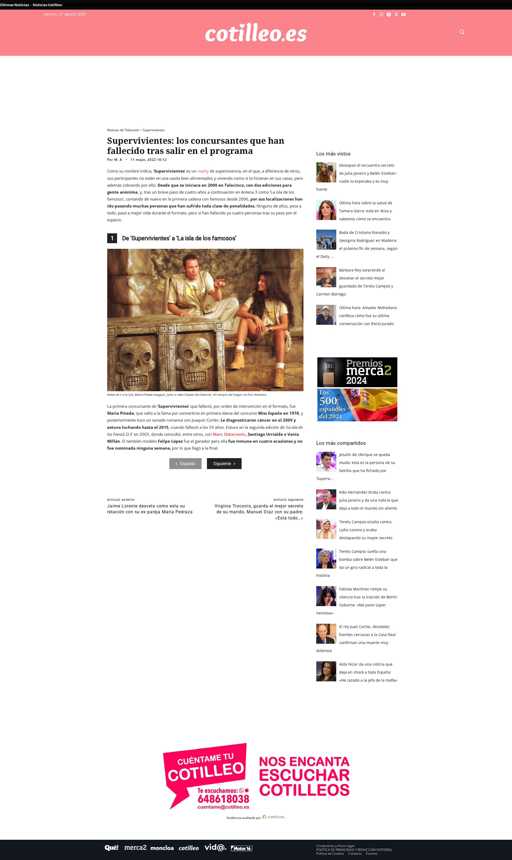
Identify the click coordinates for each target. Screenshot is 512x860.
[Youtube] (403, 14)
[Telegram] (388, 14)
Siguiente (222, 463)
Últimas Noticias (14, 4)
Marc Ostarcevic (229, 434)
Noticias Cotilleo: (47, 4)
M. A (118, 159)
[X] (396, 14)
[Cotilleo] (256, 32)
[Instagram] (381, 14)
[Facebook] (374, 14)
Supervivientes (154, 130)
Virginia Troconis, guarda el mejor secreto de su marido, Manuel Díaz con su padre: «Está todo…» (259, 512)
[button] (461, 31)
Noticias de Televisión (123, 130)
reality (203, 171)
